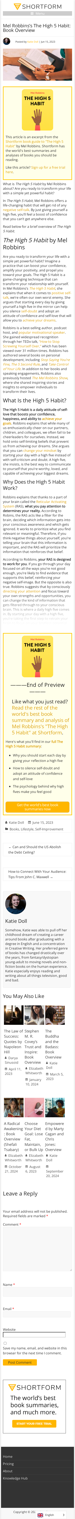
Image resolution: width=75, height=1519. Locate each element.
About (7, 1471)
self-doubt (29, 311)
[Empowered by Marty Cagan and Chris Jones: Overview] (55, 1100)
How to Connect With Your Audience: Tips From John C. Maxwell (37, 874)
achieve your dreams (39, 320)
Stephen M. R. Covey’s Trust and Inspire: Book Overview (33, 1047)
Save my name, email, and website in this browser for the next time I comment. (35, 1350)
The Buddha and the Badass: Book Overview (53, 1044)
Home (7, 1456)
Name (9, 1284)
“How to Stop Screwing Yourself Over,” (31, 343)
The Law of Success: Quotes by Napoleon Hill (13, 1041)
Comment (12, 1224)
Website (9, 1329)
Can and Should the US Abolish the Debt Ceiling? (34, 850)
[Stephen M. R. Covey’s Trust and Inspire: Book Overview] (34, 1007)
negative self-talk (16, 209)
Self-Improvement (49, 829)
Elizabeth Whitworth (34, 1070)
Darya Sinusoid (11, 1060)
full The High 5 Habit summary (34, 743)
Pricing (8, 1463)
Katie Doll (32, 41)
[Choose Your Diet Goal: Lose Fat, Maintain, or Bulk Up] (34, 1100)
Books (14, 829)
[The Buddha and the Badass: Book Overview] (55, 1007)
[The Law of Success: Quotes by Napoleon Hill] (14, 1007)
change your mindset (40, 450)
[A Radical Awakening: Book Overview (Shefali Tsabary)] (14, 1100)
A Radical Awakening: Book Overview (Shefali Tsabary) (13, 1136)
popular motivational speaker (42, 332)
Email (8, 1309)
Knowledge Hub (15, 1478)
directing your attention (21, 591)
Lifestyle (27, 829)
